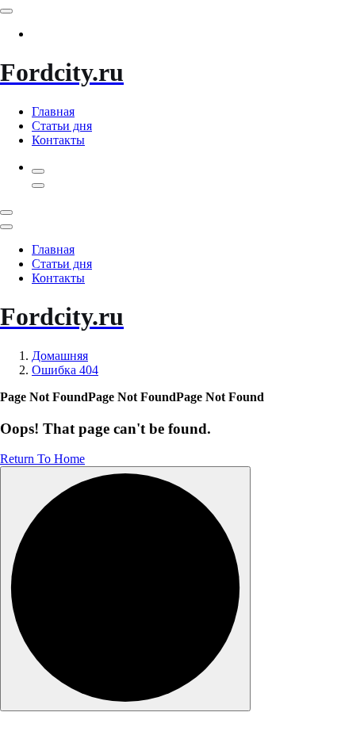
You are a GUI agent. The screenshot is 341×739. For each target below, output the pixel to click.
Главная (53, 111)
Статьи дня (62, 125)
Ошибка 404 (65, 370)
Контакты (58, 140)
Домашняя (60, 355)
